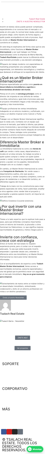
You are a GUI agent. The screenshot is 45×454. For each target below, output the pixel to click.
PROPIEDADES (8, 373)
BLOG (4, 402)
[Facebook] (4, 431)
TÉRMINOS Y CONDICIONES (14, 418)
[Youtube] (9, 431)
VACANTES (6, 398)
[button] (22, 1)
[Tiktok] (20, 431)
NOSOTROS (7, 394)
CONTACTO (7, 369)
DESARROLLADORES (11, 382)
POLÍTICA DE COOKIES (11, 423)
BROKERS (6, 377)
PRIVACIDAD (7, 414)
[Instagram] (14, 431)
